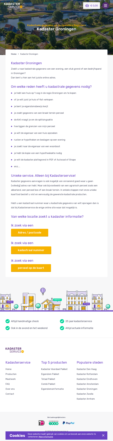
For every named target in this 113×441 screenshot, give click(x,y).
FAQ (8, 384)
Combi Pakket (48, 384)
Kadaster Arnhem (86, 399)
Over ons (10, 389)
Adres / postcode (29, 232)
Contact (10, 394)
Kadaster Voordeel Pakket (54, 369)
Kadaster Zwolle (85, 394)
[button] (105, 5)
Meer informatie (46, 437)
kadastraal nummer (31, 250)
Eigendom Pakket (50, 374)
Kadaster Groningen (87, 389)
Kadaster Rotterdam (87, 374)
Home (13, 54)
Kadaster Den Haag (87, 369)
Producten (11, 374)
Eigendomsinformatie (52, 389)
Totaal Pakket (48, 379)
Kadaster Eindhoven (87, 379)
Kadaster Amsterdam (88, 384)
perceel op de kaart (31, 268)
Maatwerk (11, 379)
